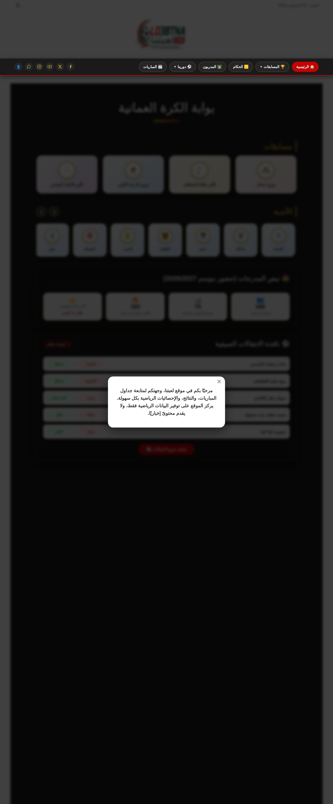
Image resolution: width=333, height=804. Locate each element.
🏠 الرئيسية (305, 67)
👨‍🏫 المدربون (212, 67)
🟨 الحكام (240, 67)
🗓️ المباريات (152, 67)
